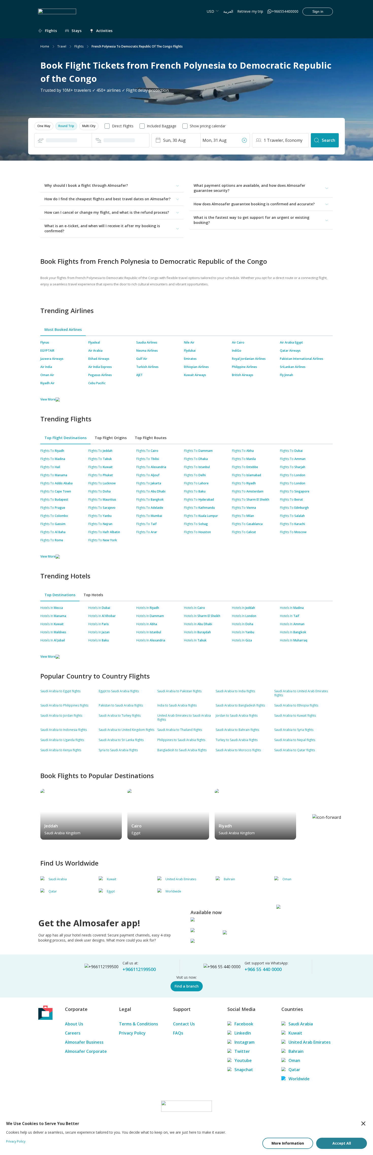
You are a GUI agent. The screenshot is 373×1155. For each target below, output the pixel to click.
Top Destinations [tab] (59, 594)
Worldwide (299, 1078)
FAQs (178, 1033)
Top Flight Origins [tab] (111, 437)
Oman (294, 1060)
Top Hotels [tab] (93, 594)
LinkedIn (242, 1033)
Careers (72, 1033)
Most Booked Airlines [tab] (63, 329)
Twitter (242, 1051)
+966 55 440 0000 (263, 969)
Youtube (243, 1060)
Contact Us (184, 1023)
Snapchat (243, 1069)
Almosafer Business (84, 1042)
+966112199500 (139, 969)
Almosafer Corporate (86, 1051)
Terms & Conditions (138, 1023)
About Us (74, 1023)
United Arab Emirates (310, 1042)
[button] (43, 126)
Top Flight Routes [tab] (150, 437)
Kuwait (295, 1033)
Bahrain (296, 1051)
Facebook (243, 1023)
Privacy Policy (132, 1033)
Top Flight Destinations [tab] (65, 437)
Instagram (244, 1042)
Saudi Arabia (301, 1023)
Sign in (317, 11)
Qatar (294, 1069)
